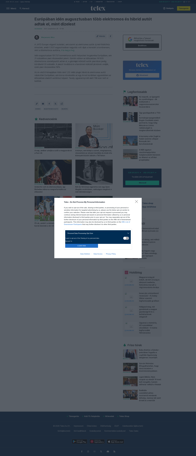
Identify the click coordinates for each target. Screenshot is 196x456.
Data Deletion (85, 254)
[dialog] (98, 228)
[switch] (126, 238)
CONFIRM (81, 246)
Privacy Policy (111, 254)
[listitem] (97, 233)
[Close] (137, 202)
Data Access (98, 254)
